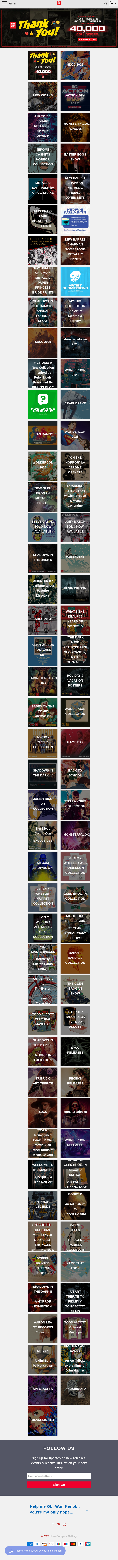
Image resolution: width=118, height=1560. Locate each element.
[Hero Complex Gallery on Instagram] (64, 1525)
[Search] (105, 3)
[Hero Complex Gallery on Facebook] (53, 1525)
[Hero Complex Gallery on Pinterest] (59, 1525)
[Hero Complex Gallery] (59, 3)
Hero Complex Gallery (63, 1536)
